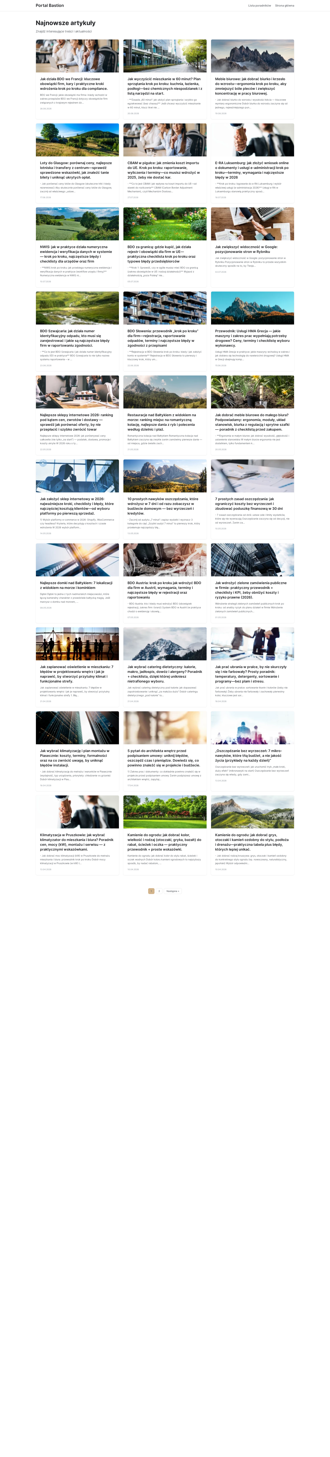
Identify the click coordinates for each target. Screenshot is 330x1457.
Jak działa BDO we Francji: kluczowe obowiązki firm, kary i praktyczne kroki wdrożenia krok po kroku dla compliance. (74, 84)
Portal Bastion (50, 5)
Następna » (173, 891)
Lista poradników (259, 5)
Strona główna (284, 5)
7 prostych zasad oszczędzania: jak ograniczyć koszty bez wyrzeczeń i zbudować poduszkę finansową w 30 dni (249, 504)
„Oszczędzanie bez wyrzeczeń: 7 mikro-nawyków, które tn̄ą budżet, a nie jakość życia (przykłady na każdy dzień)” (248, 755)
